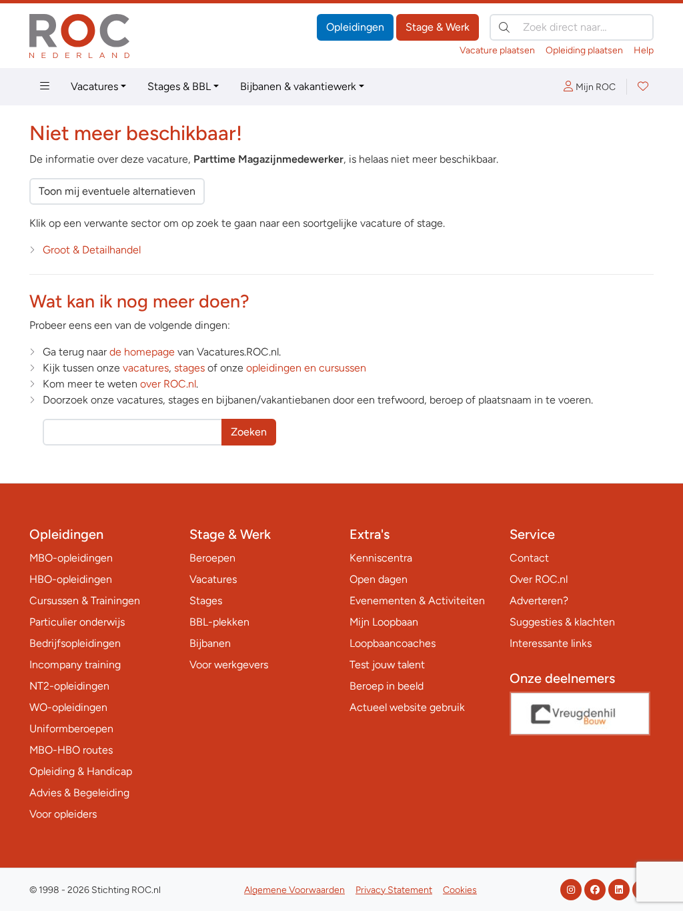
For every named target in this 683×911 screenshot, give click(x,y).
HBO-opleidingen (70, 579)
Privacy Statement (394, 890)
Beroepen (212, 558)
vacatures (146, 367)
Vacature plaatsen (497, 50)
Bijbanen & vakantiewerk (298, 86)
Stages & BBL (179, 86)
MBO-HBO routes (71, 750)
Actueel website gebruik (407, 707)
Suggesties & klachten (562, 622)
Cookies (460, 890)
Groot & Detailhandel (92, 249)
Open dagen (379, 579)
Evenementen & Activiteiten (417, 600)
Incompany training (75, 664)
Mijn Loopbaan (384, 622)
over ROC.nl (168, 383)
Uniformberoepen (71, 728)
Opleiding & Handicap (80, 771)
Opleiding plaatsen (584, 50)
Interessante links (551, 643)
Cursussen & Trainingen (84, 600)
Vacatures (94, 86)
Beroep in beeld (387, 686)
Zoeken (249, 431)
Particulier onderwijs (77, 622)
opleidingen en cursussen (306, 367)
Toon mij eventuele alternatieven (117, 191)
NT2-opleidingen (69, 686)
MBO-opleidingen (71, 558)
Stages (205, 600)
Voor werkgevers (228, 664)
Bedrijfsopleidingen (75, 643)
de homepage (142, 351)
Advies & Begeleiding (79, 792)
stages (189, 367)
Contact (529, 558)
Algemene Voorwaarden (294, 890)
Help (644, 50)
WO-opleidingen (68, 707)
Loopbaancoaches (393, 643)
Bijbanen (210, 643)
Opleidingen (355, 27)
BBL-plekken (219, 622)
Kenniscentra (381, 558)
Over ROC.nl (539, 579)
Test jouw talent (387, 664)
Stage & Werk (438, 27)
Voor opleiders (63, 814)
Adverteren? (539, 600)
